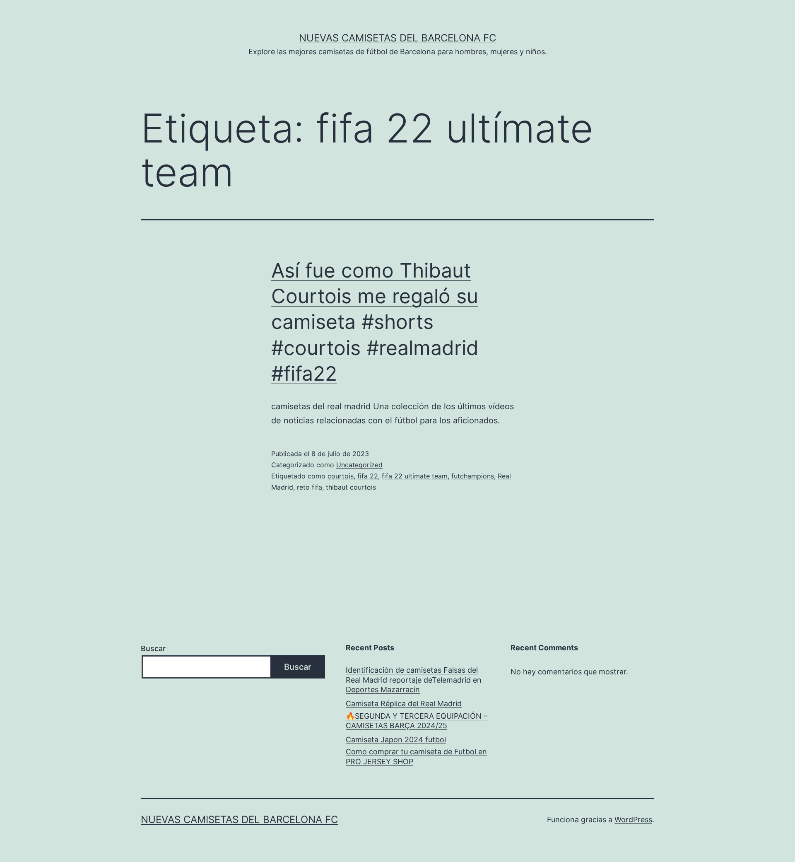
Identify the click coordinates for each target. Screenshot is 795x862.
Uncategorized (359, 465)
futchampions (472, 476)
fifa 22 (367, 476)
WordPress (633, 819)
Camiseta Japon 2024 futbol (396, 739)
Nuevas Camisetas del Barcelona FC (397, 38)
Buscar (153, 648)
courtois (341, 476)
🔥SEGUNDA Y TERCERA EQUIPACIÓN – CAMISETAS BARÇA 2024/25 (416, 721)
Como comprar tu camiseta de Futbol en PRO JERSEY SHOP (416, 756)
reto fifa (309, 487)
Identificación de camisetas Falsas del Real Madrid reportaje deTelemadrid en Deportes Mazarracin (414, 680)
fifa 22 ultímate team (415, 476)
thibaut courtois (351, 487)
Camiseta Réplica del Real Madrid (404, 703)
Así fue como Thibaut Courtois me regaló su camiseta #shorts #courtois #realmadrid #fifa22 (375, 322)
